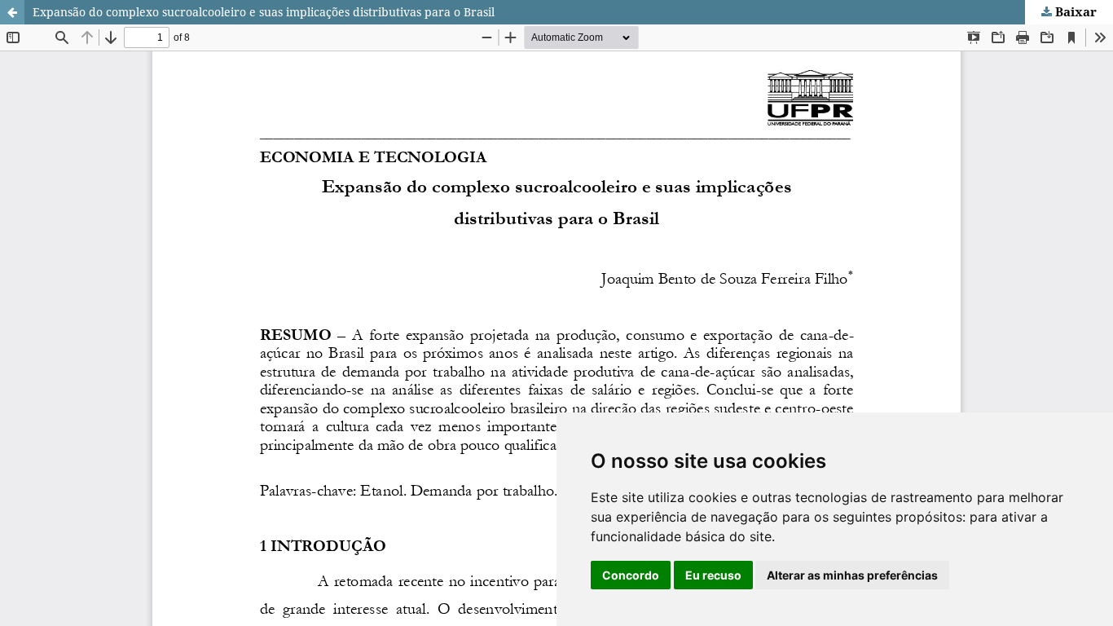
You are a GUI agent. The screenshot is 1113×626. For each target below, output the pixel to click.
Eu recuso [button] (713, 575)
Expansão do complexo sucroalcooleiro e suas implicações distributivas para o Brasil (264, 12)
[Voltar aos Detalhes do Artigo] (12, 12)
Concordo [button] (630, 575)
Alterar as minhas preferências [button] (852, 575)
